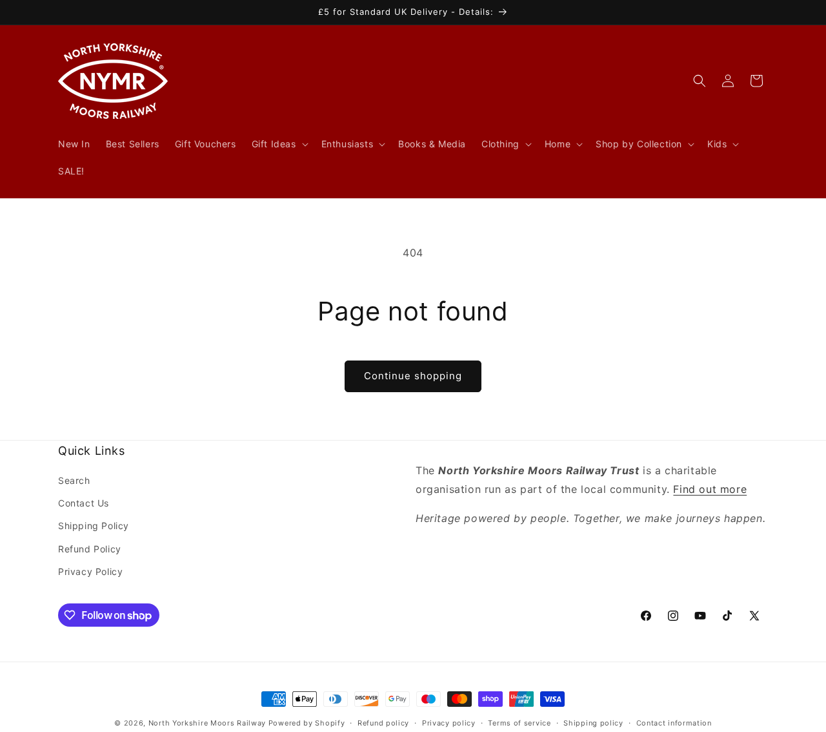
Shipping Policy (93, 525)
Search (74, 480)
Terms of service (519, 722)
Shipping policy (593, 722)
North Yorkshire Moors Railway (207, 722)
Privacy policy (449, 722)
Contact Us (83, 502)
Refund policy (383, 722)
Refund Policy (89, 548)
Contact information (674, 722)
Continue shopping (413, 376)
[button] (279, 144)
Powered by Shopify (306, 722)
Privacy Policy (90, 571)
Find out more (710, 489)
